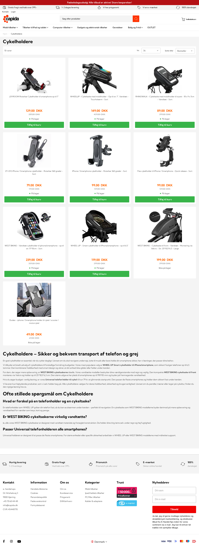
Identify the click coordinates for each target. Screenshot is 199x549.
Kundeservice (66, 493)
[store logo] (11, 19)
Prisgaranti (65, 497)
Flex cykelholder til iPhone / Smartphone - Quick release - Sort (164, 171)
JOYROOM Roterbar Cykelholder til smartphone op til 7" (34, 96)
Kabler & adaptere (93, 501)
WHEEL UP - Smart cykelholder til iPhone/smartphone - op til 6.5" (99, 245)
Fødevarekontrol (38, 501)
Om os (63, 489)
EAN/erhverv (66, 501)
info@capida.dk (10, 505)
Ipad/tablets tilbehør (94, 493)
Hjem (5, 34)
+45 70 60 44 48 (10, 501)
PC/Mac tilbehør (92, 497)
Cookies (34, 493)
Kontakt (5, 12)
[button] (101, 541)
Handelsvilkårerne (39, 489)
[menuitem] (10, 27)
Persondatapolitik (39, 497)
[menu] (99, 27)
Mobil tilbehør (91, 489)
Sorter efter (169, 51)
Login (13, 12)
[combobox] (99, 19)
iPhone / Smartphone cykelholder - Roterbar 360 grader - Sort (99, 171)
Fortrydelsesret (38, 505)
